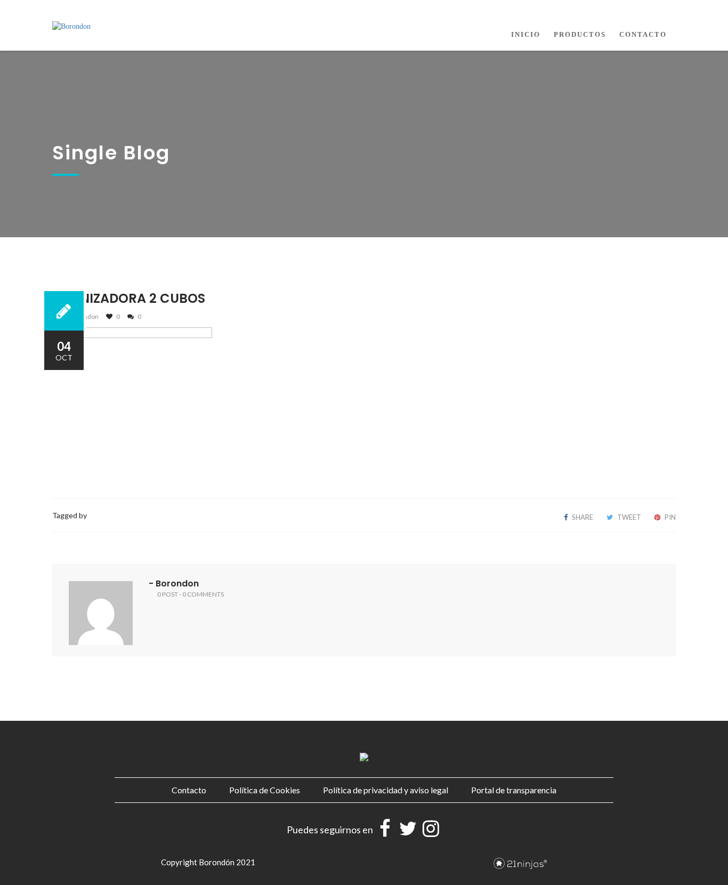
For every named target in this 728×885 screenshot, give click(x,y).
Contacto (643, 34)
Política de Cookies (264, 790)
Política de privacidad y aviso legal (385, 790)
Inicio (525, 34)
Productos (580, 34)
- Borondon (174, 583)
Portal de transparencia (513, 790)
